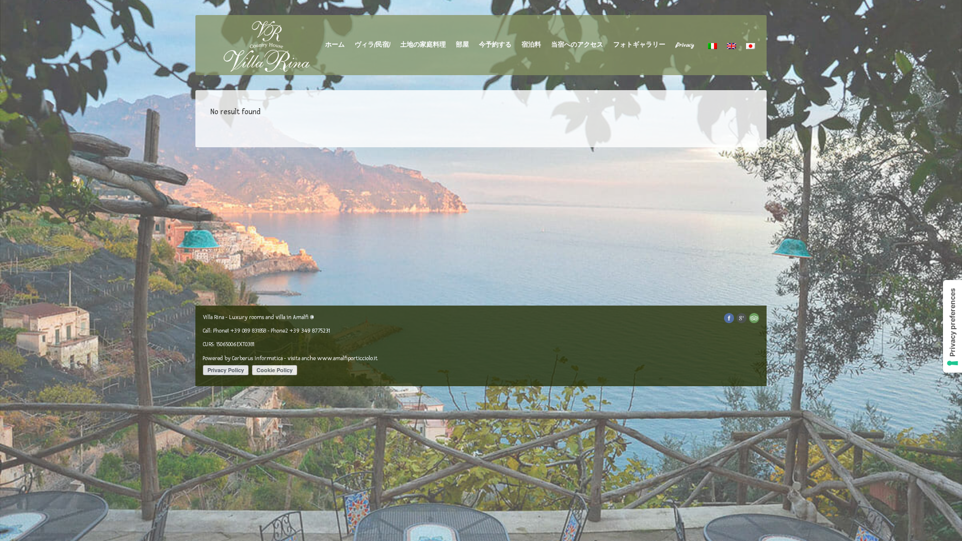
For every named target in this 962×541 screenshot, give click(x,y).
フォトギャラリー (639, 45)
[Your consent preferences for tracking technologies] (952, 326)
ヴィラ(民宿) (372, 45)
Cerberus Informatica (257, 358)
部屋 (462, 45)
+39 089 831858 (248, 331)
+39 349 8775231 (310, 331)
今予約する (495, 45)
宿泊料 (531, 45)
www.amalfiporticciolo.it (347, 358)
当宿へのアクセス (577, 45)
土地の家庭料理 (423, 45)
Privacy (684, 45)
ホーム (335, 45)
